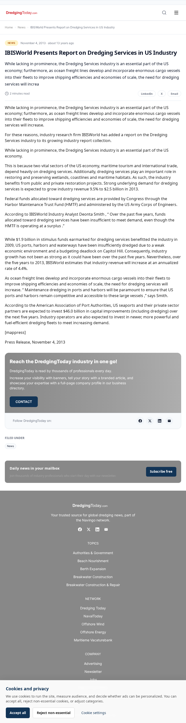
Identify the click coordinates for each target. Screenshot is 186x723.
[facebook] (140, 421)
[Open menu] (176, 12)
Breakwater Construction (93, 577)
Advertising (93, 663)
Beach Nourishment (93, 561)
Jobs (93, 679)
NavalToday (93, 616)
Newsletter (93, 671)
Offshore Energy (93, 632)
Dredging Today (93, 608)
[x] (150, 421)
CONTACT (24, 402)
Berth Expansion (93, 569)
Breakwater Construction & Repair (93, 585)
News (21, 27)
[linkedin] (159, 421)
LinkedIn (147, 93)
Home (9, 27)
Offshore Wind (93, 624)
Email (174, 93)
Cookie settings (93, 712)
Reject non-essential (53, 712)
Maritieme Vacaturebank (93, 640)
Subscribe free (161, 471)
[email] (169, 421)
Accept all (18, 712)
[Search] (164, 12)
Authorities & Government (93, 553)
